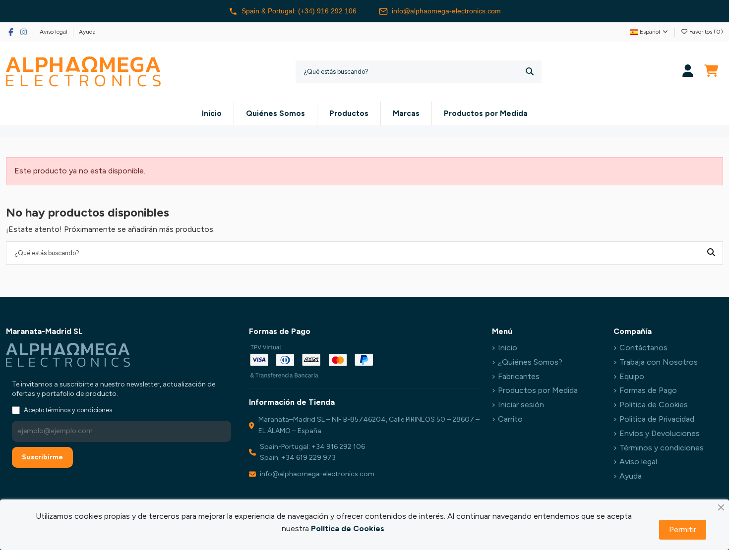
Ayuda (87, 31)
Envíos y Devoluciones (659, 433)
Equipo (631, 376)
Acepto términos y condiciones (68, 410)
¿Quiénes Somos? (530, 362)
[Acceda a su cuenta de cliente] (688, 71)
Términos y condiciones (661, 447)
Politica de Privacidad (656, 419)
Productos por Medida (538, 390)
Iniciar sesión (521, 404)
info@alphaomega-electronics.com (446, 11)
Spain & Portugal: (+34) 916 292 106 (299, 11)
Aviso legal (54, 31)
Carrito (510, 419)
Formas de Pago (648, 390)
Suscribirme (42, 457)
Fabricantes (519, 376)
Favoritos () (705, 31)
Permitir (682, 529)
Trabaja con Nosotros (658, 362)
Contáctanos (643, 347)
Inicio (507, 347)
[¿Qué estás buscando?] (530, 71)
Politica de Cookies (653, 404)
